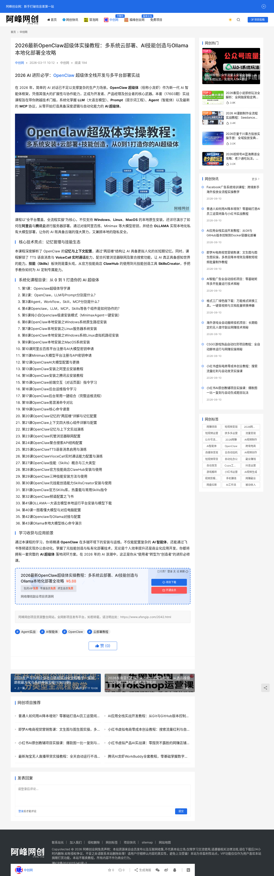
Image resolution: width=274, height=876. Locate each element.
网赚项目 (212, 426)
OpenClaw (63, 75)
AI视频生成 (250, 472)
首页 (54, 19)
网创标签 (112, 842)
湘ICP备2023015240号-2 (69, 863)
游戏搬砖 (212, 472)
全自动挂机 (231, 452)
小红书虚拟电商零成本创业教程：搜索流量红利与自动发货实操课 (232, 368)
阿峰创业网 (90, 849)
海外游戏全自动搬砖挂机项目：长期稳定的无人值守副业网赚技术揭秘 (232, 325)
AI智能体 (52, 631)
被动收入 (251, 484)
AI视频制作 (250, 439)
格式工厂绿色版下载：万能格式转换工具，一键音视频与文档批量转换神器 (232, 303)
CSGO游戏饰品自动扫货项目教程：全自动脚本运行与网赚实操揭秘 (233, 346)
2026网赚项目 (252, 426)
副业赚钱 (251, 459)
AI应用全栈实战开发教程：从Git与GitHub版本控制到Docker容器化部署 (231, 233)
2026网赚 (231, 439)
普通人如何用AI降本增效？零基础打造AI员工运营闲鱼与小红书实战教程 (233, 211)
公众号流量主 (212, 439)
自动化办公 (231, 459)
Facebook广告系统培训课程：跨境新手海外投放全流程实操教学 (233, 189)
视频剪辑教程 (212, 478)
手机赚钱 (231, 478)
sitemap (147, 842)
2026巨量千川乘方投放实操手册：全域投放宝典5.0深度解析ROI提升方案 (243, 138)
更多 (254, 179)
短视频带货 (211, 459)
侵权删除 (94, 842)
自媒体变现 (211, 452)
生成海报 (144, 870)
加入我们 (76, 842)
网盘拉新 (212, 484)
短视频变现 (231, 426)
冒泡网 (93, 19)
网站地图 (165, 842)
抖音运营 (251, 465)
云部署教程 (100, 631)
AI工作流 (231, 484)
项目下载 (171, 582)
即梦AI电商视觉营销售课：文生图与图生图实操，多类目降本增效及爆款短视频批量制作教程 (232, 257)
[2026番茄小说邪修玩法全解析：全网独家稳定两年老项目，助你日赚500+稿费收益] (213, 97)
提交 (181, 811)
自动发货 (212, 465)
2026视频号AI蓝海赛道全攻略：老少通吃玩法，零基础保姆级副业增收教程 (243, 158)
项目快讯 (130, 842)
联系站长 (58, 842)
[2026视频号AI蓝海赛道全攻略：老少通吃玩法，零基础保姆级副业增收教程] (213, 158)
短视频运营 (211, 433)
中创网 (113, 19)
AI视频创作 (250, 452)
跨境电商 (251, 446)
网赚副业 (251, 478)
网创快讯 (72, 19)
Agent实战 (28, 631)
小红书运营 (231, 472)
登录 (170, 571)
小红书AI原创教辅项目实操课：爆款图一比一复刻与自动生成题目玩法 (232, 390)
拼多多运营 (231, 433)
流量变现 (251, 433)
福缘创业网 (137, 19)
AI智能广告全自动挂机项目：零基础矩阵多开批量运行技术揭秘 (232, 281)
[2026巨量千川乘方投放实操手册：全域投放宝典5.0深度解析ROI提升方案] (213, 138)
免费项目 (156, 19)
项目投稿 (259, 19)
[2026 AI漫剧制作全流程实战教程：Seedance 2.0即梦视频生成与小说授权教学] (213, 118)
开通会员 (171, 590)
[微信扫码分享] (157, 870)
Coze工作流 (232, 465)
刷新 (182, 571)
